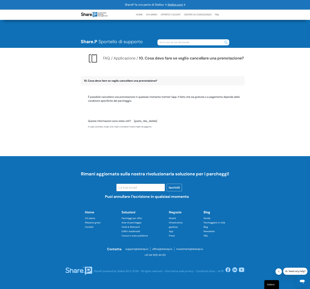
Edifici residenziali (131, 231)
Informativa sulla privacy (179, 271)
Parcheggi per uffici (132, 218)
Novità (207, 218)
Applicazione (124, 57)
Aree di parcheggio (131, 222)
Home (139, 14)
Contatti (89, 226)
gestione (173, 226)
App (171, 231)
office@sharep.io (162, 249)
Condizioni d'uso (205, 271)
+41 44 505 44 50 (155, 255)
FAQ (217, 14)
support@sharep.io (136, 249)
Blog (206, 226)
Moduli (172, 218)
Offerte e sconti (171, 14)
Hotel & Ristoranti (131, 226)
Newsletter (209, 231)
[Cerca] (226, 42)
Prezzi (172, 235)
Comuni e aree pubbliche (135, 235)
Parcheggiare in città (214, 222)
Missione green (93, 222)
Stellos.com (175, 5)
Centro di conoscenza (198, 14)
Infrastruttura (176, 222)
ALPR (221, 271)
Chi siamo (151, 14)
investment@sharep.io (189, 249)
